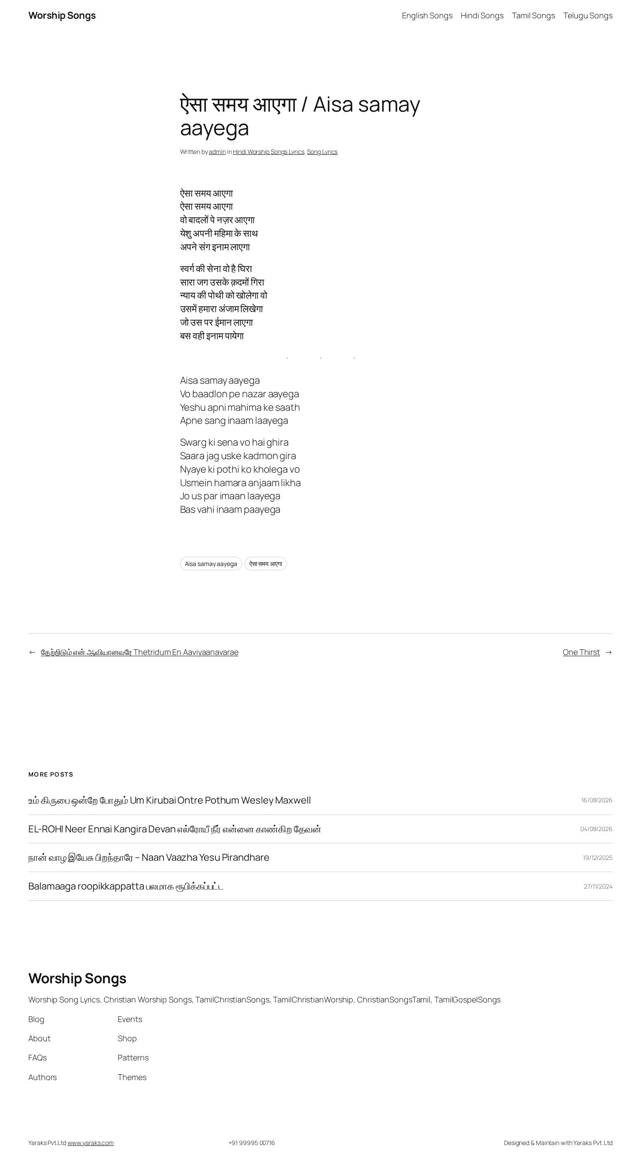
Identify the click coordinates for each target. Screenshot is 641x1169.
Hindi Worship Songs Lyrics (268, 151)
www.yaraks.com (91, 1142)
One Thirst (581, 652)
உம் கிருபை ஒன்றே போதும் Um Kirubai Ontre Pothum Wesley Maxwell (169, 800)
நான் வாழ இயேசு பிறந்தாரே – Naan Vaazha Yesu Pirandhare (148, 857)
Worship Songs (62, 15)
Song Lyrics (322, 151)
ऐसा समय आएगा (265, 563)
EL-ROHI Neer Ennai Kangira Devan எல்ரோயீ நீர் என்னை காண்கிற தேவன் (174, 829)
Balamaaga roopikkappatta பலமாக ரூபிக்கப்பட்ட (126, 886)
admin (217, 151)
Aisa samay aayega (211, 563)
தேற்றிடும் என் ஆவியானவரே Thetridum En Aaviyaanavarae (140, 652)
